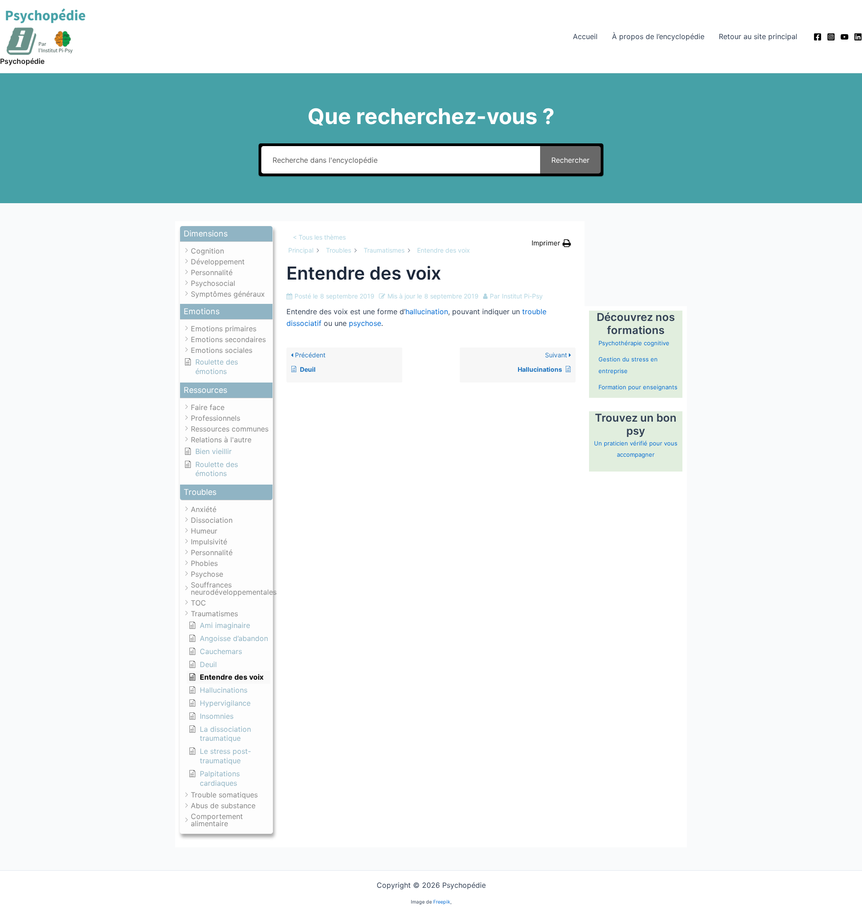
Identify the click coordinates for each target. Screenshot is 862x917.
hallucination (426, 311)
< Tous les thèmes (319, 237)
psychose (365, 323)
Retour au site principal (758, 36)
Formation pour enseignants (637, 387)
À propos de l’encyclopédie (658, 36)
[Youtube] (844, 37)
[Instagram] (831, 37)
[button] (226, 234)
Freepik (441, 902)
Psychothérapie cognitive (633, 343)
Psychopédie (22, 61)
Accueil (585, 36)
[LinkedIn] (858, 37)
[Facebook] (818, 37)
